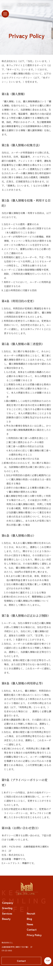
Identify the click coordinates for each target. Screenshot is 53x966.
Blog (29, 919)
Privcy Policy (34, 935)
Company (7, 903)
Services (7, 913)
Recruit (31, 913)
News (30, 924)
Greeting (7, 908)
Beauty (6, 919)
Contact (21, 960)
